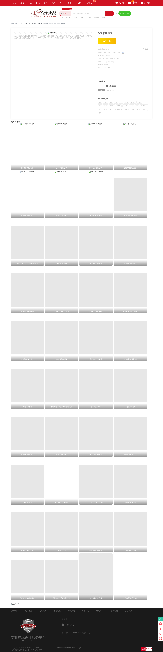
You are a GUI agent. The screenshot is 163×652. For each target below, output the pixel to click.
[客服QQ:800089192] (160, 628)
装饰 (111, 102)
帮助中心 (85, 611)
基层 (138, 109)
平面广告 (27, 23)
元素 (30, 3)
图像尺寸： (101, 58)
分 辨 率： (101, 55)
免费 (69, 3)
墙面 (105, 109)
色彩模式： (101, 65)
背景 (46, 3)
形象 (133, 109)
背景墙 (112, 106)
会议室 (145, 109)
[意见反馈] (160, 633)
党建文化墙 (41, 23)
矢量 (105, 106)
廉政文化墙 (118, 109)
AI (116, 102)
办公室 (125, 106)
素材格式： (101, 52)
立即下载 (107, 41)
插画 (38, 3)
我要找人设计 (124, 13)
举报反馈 (146, 49)
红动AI (89, 3)
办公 (61, 3)
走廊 (131, 106)
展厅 (100, 109)
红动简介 (99, 611)
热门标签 (28, 611)
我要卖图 (160, 619)
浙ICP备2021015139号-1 (34, 648)
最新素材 (14, 611)
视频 (53, 3)
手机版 (129, 611)
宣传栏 (133, 102)
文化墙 (68, 18)
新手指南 (71, 611)
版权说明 (114, 611)
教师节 (83, 18)
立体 (126, 102)
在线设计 (79, 3)
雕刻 (137, 106)
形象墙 (119, 106)
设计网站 (20, 23)
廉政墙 (127, 109)
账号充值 (57, 611)
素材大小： (101, 68)
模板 (22, 3)
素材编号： (101, 49)
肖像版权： (101, 62)
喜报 (103, 18)
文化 (121, 102)
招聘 (62, 18)
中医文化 (96, 18)
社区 (100, 106)
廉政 (111, 109)
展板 (105, 102)
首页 (14, 3)
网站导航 (42, 611)
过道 (100, 113)
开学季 (89, 18)
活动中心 (144, 106)
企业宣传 (75, 18)
